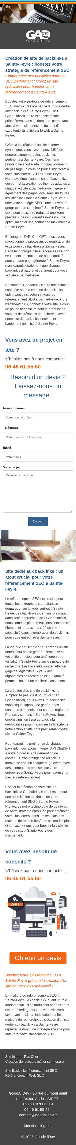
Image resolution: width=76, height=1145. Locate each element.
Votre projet (11, 467)
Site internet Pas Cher (21, 1056)
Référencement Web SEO (24, 1075)
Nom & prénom (13, 408)
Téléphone (11, 427)
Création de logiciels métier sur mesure (34, 1061)
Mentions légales (38, 1126)
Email (7, 447)
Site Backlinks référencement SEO (31, 1070)
